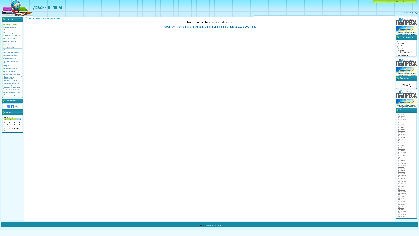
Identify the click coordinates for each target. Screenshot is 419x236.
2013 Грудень (401, 134)
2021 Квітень (401, 190)
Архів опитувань (408, 53)
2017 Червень (401, 173)
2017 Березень (402, 168)
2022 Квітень (401, 199)
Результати (400, 53)
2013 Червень (401, 131)
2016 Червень (401, 162)
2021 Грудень (401, 194)
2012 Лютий (401, 114)
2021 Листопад (402, 193)
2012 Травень (401, 116)
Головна (388, 1)
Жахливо (401, 50)
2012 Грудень (401, 121)
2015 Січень (401, 144)
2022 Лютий (401, 198)
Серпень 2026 (9, 117)
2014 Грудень (401, 142)
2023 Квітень (401, 209)
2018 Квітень (401, 176)
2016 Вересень (402, 163)
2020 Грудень (401, 185)
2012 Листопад (402, 119)
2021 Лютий (401, 186)
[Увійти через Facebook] (12, 106)
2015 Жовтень (402, 153)
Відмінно (401, 43)
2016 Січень (401, 157)
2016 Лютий (401, 158)
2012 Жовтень (402, 117)
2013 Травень (401, 129)
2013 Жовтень (402, 132)
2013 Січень (401, 122)
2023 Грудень (401, 216)
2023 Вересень (402, 211)
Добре (401, 45)
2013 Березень (402, 126)
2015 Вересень (402, 152)
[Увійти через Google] (16, 106)
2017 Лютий (401, 167)
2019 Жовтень (402, 178)
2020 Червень (401, 180)
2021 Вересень (402, 191)
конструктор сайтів (211, 225)
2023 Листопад (402, 214)
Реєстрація (396, 1)
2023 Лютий (401, 208)
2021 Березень (402, 188)
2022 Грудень (401, 204)
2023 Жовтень (402, 212)
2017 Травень (401, 172)
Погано (401, 48)
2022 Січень (401, 196)
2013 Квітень (401, 127)
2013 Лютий (401, 124)
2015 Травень (401, 150)
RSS (417, 13)
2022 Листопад (402, 203)
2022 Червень (401, 201)
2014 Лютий (401, 135)
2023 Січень (401, 206)
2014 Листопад (402, 140)
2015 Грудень (401, 155)
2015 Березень (402, 147)
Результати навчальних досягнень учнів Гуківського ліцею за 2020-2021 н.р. (209, 26)
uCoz (219, 225)
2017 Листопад (402, 175)
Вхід (403, 1)
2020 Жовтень (402, 183)
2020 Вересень (402, 181)
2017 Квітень (401, 170)
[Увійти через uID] (8, 106)
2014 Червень (401, 137)
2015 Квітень (401, 149)
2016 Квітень (401, 160)
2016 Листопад (402, 165)
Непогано (401, 46)
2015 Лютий (401, 145)
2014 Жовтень (402, 139)
